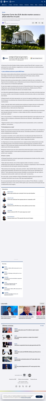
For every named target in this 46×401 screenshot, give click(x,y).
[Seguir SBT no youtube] (26, 386)
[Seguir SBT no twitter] (23, 386)
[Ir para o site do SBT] (29, 375)
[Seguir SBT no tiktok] (30, 386)
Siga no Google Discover (37, 58)
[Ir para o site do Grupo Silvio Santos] (21, 375)
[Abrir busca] (42, 1)
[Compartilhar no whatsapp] (33, 23)
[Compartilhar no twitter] (39, 23)
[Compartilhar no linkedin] (42, 23)
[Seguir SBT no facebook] (20, 386)
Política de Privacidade (26, 397)
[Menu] (44, 1)
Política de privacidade (23, 379)
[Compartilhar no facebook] (36, 23)
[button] (9, 313)
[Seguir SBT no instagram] (16, 386)
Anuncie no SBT (12, 379)
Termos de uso (33, 379)
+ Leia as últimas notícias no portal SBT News (12, 71)
